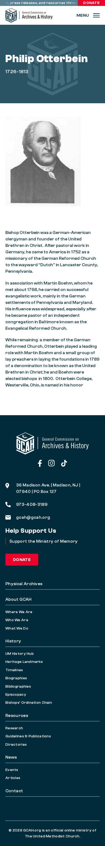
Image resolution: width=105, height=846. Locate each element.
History (13, 641)
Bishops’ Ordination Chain (28, 703)
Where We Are (18, 612)
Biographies (16, 678)
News (11, 757)
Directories (16, 744)
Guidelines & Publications (28, 736)
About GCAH (18, 599)
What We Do (16, 628)
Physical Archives (23, 583)
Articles (12, 778)
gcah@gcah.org (33, 517)
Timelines (14, 670)
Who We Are (16, 620)
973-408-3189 (31, 504)
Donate (91, 3)
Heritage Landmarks (24, 662)
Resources (16, 715)
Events (11, 770)
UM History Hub (19, 654)
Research (14, 728)
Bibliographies (18, 686)
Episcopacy (15, 694)
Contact (14, 790)
